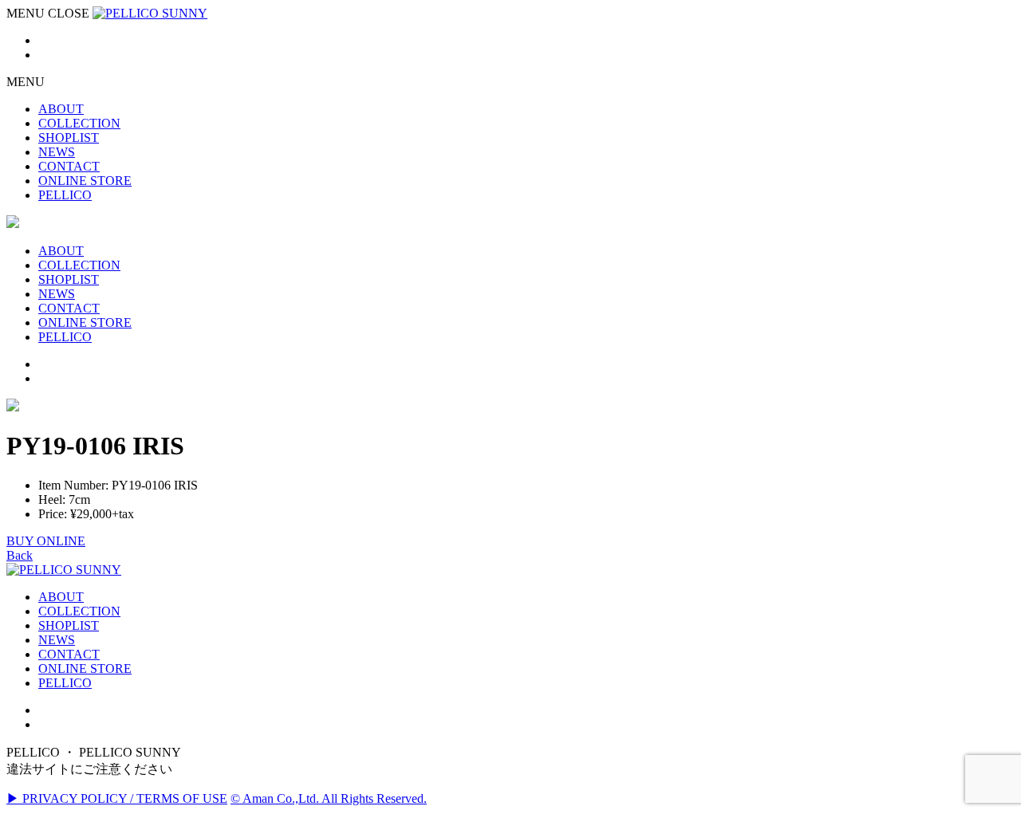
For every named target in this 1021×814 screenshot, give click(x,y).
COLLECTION (79, 611)
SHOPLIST (68, 625)
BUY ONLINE (45, 541)
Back (19, 555)
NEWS (56, 640)
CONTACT (69, 654)
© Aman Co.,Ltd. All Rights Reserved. (329, 798)
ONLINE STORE (85, 668)
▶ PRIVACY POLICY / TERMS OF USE (116, 798)
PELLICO (65, 683)
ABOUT (61, 597)
